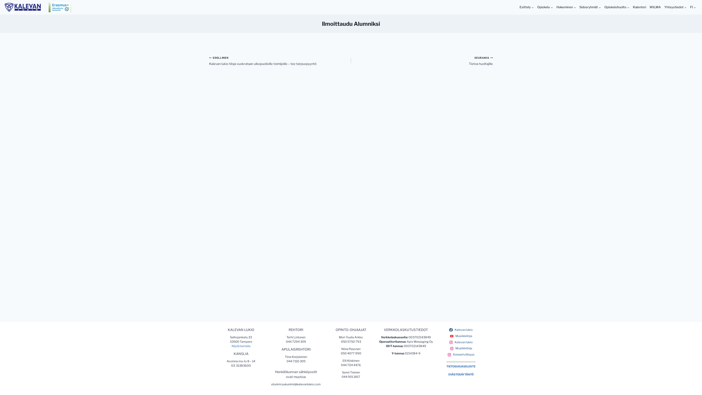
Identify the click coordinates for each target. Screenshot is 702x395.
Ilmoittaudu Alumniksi (351, 23)
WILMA (655, 7)
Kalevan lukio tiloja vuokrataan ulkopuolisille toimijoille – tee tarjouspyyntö (262, 61)
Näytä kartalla (241, 346)
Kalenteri (639, 7)
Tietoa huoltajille (481, 61)
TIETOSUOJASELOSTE (460, 366)
